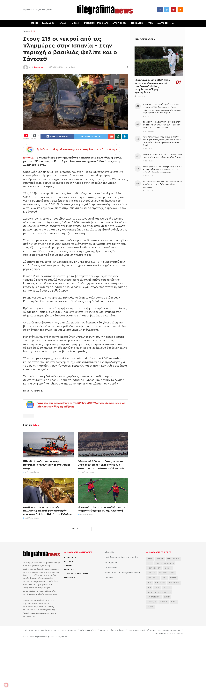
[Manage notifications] (6, 685)
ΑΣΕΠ (150, 563)
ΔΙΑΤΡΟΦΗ (162, 23)
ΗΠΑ (149, 582)
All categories (31, 630)
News (150, 558)
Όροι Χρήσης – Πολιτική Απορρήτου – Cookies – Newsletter (154, 630)
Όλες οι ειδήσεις (117, 630)
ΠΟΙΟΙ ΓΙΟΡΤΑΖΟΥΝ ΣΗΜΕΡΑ (159, 592)
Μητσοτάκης (174, 582)
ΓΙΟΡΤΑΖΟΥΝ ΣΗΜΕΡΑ (165, 563)
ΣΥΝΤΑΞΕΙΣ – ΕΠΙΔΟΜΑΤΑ (96, 23)
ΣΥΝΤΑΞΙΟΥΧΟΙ (154, 597)
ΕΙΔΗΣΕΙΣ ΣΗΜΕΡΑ (166, 573)
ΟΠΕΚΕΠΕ (167, 587)
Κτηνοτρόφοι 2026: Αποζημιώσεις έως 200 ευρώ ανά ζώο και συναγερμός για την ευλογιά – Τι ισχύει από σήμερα (162, 169)
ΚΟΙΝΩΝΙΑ (69, 570)
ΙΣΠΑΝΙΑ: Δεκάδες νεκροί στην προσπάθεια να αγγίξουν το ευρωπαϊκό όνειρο (46, 464)
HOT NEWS (69, 562)
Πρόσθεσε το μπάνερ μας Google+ (121, 557)
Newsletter (45, 630)
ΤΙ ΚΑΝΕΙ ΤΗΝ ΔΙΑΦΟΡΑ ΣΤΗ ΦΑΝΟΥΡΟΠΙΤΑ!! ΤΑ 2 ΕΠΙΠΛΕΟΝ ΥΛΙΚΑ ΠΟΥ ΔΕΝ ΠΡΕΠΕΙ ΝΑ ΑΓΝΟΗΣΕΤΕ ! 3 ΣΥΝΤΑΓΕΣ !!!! (162, 125)
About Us (109, 552)
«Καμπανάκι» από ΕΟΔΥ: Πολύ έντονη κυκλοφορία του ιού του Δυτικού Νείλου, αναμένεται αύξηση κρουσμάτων (152, 86)
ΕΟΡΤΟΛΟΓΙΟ (153, 578)
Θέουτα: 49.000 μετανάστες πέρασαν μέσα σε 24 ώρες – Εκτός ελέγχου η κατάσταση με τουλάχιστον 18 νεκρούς (101, 464)
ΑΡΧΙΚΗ (34, 23)
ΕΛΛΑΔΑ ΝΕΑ (48, 23)
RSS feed (109, 578)
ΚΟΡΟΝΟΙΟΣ (160, 582)
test (62, 630)
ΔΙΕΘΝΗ (75, 23)
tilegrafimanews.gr (42, 637)
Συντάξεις (152, 602)
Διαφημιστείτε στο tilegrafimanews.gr (122, 573)
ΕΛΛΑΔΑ (62, 23)
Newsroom (38, 67)
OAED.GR (159, 558)
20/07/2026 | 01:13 (86, 514)
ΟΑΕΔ (157, 587)
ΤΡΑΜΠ (174, 602)
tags (55, 630)
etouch (64, 637)
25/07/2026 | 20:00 (31, 518)
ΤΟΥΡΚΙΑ (163, 602)
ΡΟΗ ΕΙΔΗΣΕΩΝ (176, 633)
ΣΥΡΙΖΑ (167, 597)
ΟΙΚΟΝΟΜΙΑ (69, 577)
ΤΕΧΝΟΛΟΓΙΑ (137, 23)
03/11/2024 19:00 (56, 67)
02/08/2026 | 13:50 (31, 472)
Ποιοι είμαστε (160, 633)
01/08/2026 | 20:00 (86, 472)
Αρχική (26, 31)
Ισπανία (28, 157)
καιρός (150, 606)
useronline (72, 630)
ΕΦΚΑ (164, 578)
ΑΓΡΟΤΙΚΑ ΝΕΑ (119, 23)
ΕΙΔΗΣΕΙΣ (151, 573)
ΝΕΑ (149, 587)
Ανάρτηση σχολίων (88, 630)
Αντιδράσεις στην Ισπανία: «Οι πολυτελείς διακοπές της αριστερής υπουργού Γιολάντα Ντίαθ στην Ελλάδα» (47, 510)
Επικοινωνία (111, 567)
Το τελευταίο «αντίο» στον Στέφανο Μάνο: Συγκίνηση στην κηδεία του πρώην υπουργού (162, 184)
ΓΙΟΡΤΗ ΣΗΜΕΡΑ (154, 568)
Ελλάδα (173, 578)
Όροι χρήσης (111, 562)
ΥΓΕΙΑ (150, 23)
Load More (76, 529)
